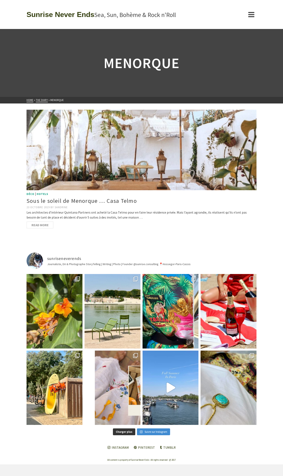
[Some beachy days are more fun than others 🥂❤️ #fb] (228, 311)
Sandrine (61, 207)
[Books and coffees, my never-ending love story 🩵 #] (228, 388)
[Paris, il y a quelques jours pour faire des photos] (112, 311)
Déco (30, 194)
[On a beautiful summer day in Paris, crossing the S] (170, 388)
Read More (40, 225)
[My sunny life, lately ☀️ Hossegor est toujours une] (54, 388)
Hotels (42, 194)
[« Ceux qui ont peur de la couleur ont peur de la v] (170, 311)
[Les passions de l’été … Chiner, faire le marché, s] (112, 388)
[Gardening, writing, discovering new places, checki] (54, 311)
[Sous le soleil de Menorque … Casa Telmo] (141, 150)
